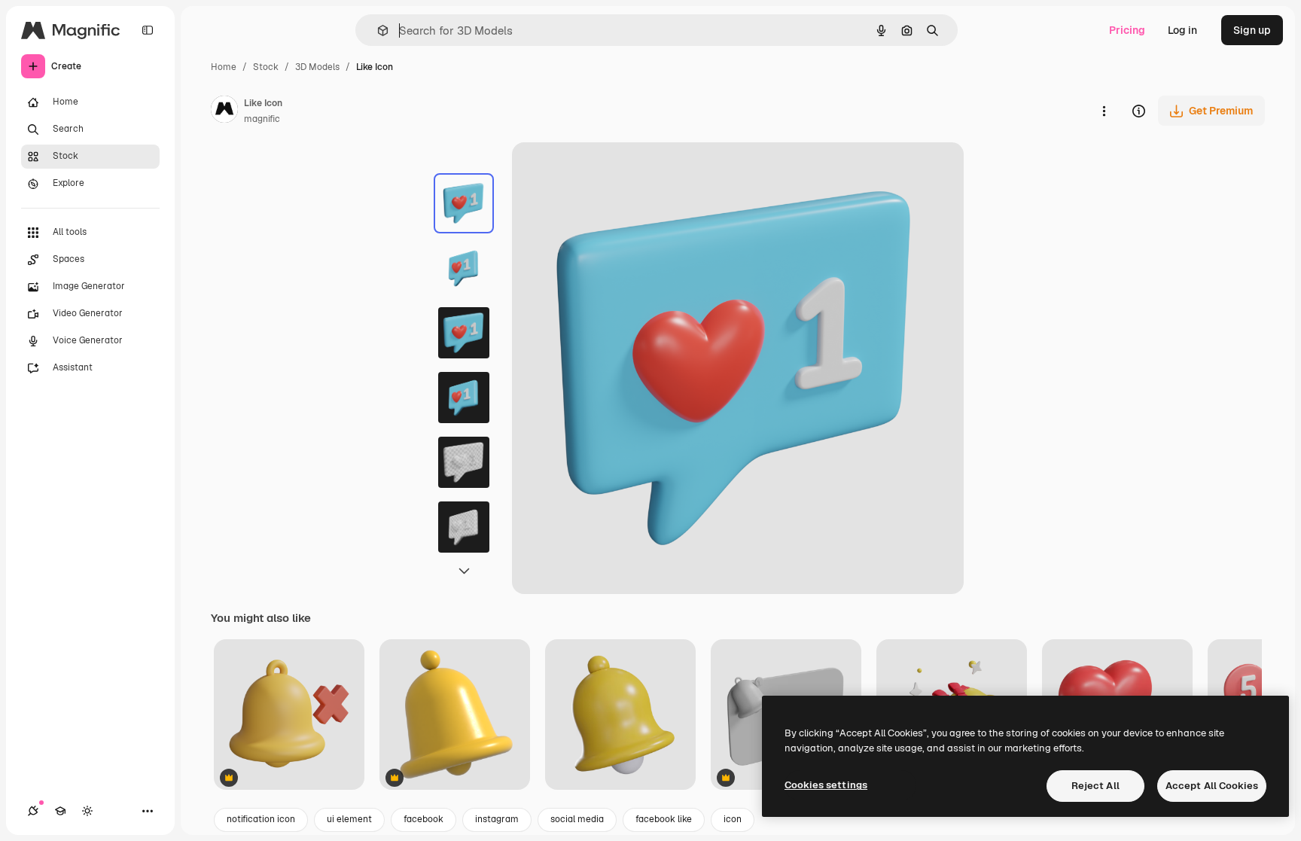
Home (223, 67)
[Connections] (33, 811)
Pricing (1127, 30)
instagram (497, 819)
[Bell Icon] (289, 715)
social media (577, 819)
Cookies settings (826, 785)
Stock (266, 67)
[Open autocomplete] (377, 30)
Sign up (1252, 30)
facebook (423, 819)
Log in (1182, 30)
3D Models (317, 67)
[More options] (1104, 111)
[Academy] (60, 811)
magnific (262, 119)
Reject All (1095, 785)
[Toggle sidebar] (148, 30)
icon (733, 819)
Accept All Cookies (1211, 785)
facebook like (663, 819)
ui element (349, 819)
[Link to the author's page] (224, 111)
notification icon (261, 819)
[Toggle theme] (87, 811)
